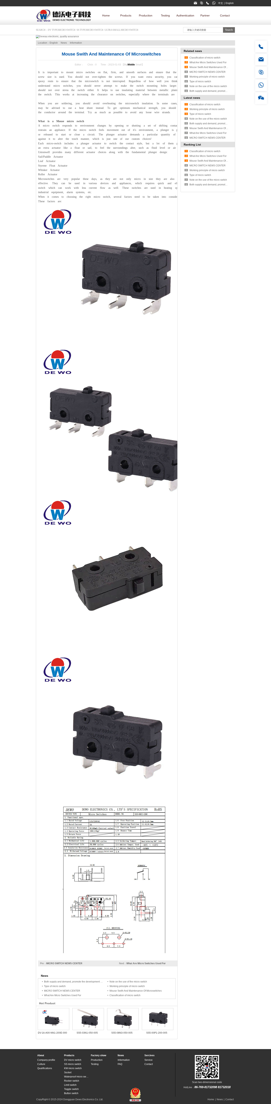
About (40, 1055)
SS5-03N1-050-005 (87, 1032)
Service (148, 1060)
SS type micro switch (90, 30)
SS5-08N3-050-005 (122, 1032)
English (230, 3)
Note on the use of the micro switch (128, 981)
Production (145, 15)
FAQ (120, 1064)
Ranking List (192, 144)
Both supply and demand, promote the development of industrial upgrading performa (89, 981)
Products (125, 15)
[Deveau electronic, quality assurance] (57, 36)
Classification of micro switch (125, 995)
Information (76, 42)
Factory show (98, 1055)
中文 (220, 3)
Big (126, 64)
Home (106, 15)
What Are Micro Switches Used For (146, 963)
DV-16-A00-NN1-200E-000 (52, 1032)
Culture (41, 1064)
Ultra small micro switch (121, 30)
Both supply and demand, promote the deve (212, 91)
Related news (193, 51)
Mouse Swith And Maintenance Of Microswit (212, 128)
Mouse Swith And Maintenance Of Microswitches (136, 990)
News (64, 42)
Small (139, 64)
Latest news (192, 97)
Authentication (185, 15)
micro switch (102, 196)
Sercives (149, 1055)
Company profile (46, 1060)
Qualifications (44, 1068)
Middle (131, 64)
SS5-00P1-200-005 (156, 1032)
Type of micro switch (55, 986)
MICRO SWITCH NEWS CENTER (64, 963)
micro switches (85, 72)
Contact (225, 15)
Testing (165, 15)
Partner (205, 15)
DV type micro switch (61, 30)
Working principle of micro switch (127, 986)
